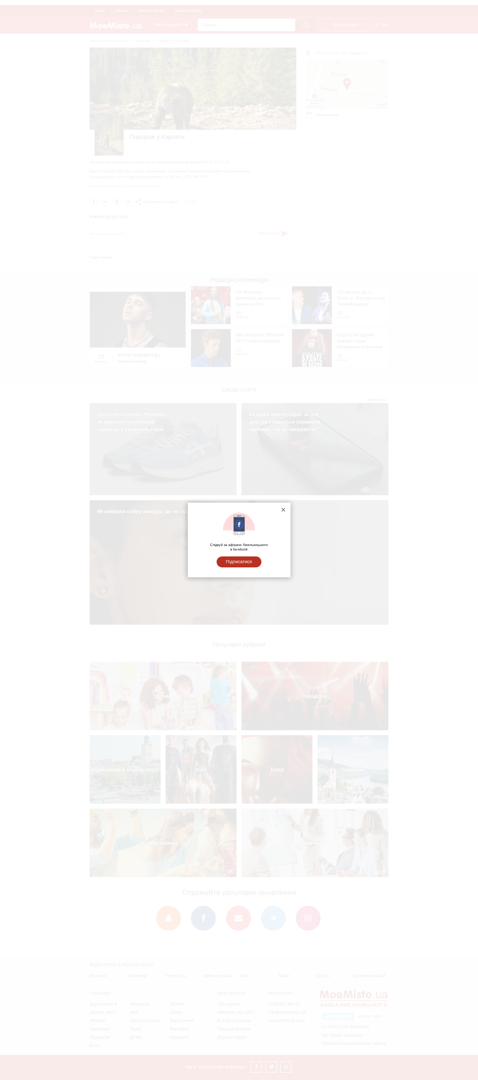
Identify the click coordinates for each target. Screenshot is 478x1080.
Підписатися (239, 561)
